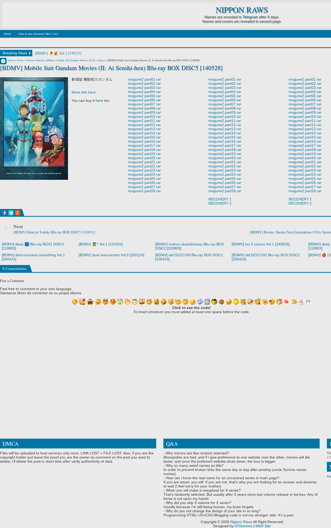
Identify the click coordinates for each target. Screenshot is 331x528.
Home (7, 33)
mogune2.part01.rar (144, 79)
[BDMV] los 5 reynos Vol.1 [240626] (261, 244)
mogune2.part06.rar (144, 100)
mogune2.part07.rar (144, 104)
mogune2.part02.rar (144, 83)
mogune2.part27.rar (144, 187)
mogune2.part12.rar (144, 125)
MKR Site (263, 526)
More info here (84, 92)
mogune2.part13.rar (144, 129)
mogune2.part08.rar (144, 108)
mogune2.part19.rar (144, 154)
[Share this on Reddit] (17, 212)
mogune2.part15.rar (144, 137)
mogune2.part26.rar (144, 183)
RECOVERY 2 (219, 203)
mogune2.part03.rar (144, 88)
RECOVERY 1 (219, 199)
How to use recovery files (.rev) (38, 33)
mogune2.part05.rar (144, 96)
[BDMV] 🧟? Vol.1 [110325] (101, 244)
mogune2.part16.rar (144, 141)
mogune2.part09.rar (144, 112)
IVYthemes (243, 526)
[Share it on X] (11, 212)
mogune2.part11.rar (144, 121)
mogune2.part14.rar (144, 133)
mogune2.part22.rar (144, 166)
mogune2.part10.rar (144, 116)
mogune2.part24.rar (144, 174)
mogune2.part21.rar (144, 162)
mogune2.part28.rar (144, 191)
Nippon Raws (242, 9)
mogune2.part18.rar (144, 149)
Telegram (250, 17)
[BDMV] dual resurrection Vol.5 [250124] (111, 255)
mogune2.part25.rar (144, 178)
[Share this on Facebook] (4, 212)
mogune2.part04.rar (144, 92)
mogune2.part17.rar (144, 145)
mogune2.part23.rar (144, 170)
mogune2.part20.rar (144, 158)
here (99, 100)
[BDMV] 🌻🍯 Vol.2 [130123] (58, 53)
